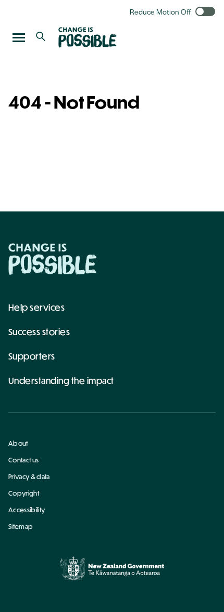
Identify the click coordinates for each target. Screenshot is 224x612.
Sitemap (20, 526)
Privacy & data (28, 476)
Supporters (31, 356)
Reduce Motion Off (160, 11)
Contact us (23, 460)
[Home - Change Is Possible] (52, 259)
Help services (36, 307)
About (18, 443)
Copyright (23, 493)
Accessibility (26, 509)
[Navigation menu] (18, 37)
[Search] (40, 37)
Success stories (39, 332)
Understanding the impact (61, 381)
